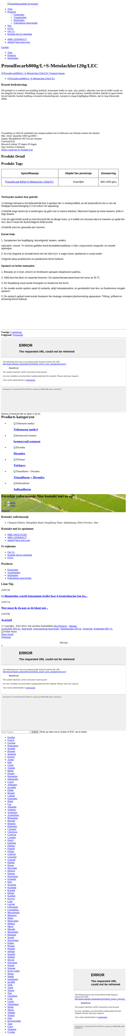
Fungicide (88, 628)
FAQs (10, 28)
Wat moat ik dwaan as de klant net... (24, 608)
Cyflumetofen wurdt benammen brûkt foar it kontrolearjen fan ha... (44, 596)
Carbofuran (16, 332)
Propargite (18, 335)
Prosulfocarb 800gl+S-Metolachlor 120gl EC (29, 182)
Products (11, 12)
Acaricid (6, 620)
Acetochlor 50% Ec (10, 628)
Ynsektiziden (20, 17)
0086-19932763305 (17, 534)
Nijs (9, 25)
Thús (9, 9)
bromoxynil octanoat (27, 441)
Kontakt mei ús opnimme (19, 34)
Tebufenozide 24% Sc (71, 628)
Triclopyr (20, 465)
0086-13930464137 (17, 39)
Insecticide (27, 628)
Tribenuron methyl (26, 429)
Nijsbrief (5, 510)
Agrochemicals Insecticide (46, 628)
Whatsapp (6, 637)
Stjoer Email (7, 634)
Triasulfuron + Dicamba (29, 477)
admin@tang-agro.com (18, 42)
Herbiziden (19, 20)
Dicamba (19, 453)
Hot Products (60, 626)
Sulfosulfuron (22, 489)
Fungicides (19, 14)
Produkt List (27, 149)
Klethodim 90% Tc (103, 628)
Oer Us (11, 31)
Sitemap (73, 626)
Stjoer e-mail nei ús (10, 149)
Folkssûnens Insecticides (26, 23)
